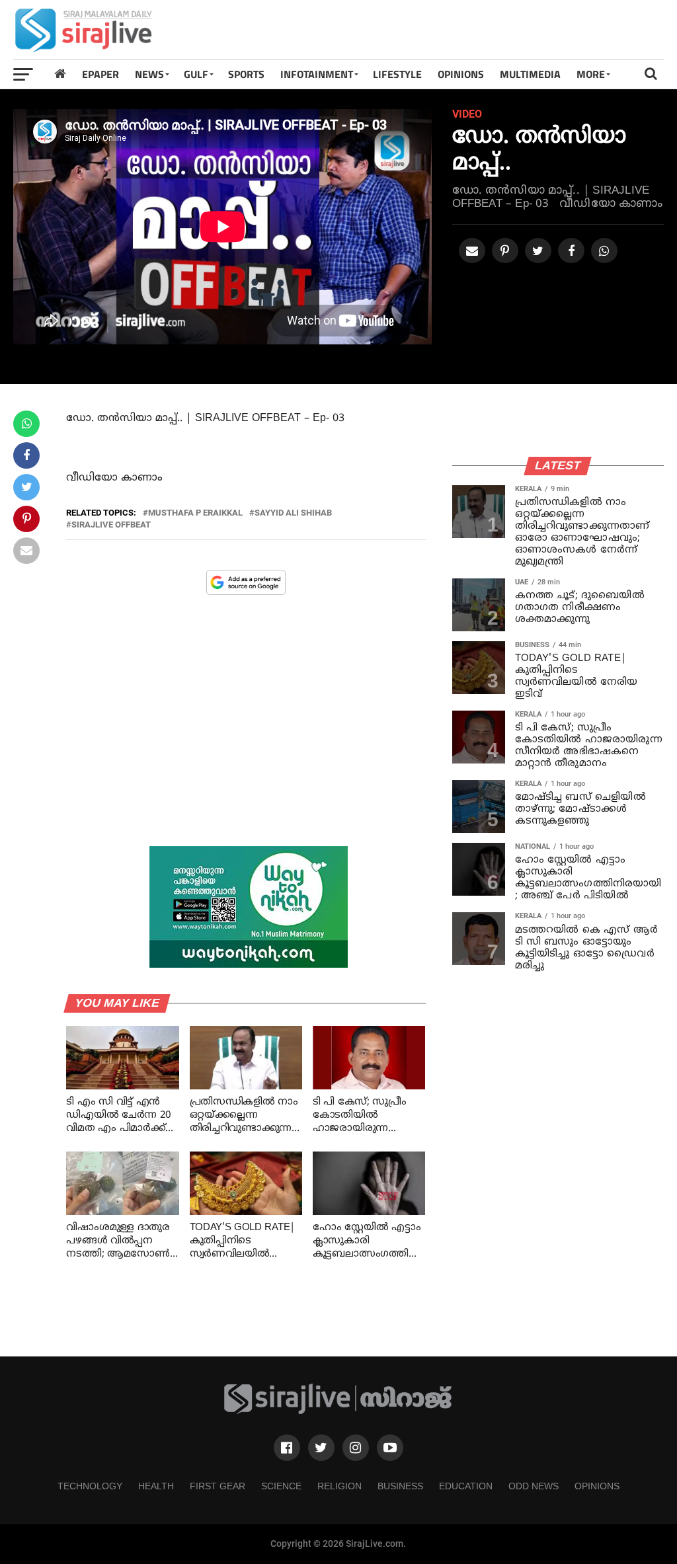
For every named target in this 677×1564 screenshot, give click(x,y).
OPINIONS (461, 74)
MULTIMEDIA (530, 74)
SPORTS (246, 74)
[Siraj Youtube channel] (390, 1447)
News (149, 74)
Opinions (597, 1486)
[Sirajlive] (338, 1411)
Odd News (533, 1486)
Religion (339, 1486)
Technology (90, 1486)
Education (466, 1486)
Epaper (100, 74)
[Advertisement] (423, 29)
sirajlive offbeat (111, 525)
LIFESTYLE (397, 74)
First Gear (217, 1486)
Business (400, 1486)
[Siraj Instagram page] (355, 1447)
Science (281, 1486)
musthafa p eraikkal (195, 513)
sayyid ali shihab (293, 513)
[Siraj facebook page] (287, 1447)
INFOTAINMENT (316, 74)
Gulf (196, 74)
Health (156, 1486)
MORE (591, 74)
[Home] (60, 73)
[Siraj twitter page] (321, 1447)
